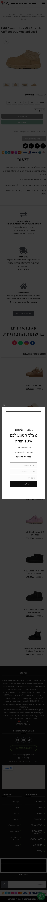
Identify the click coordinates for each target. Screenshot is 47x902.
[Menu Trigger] (43, 3)
